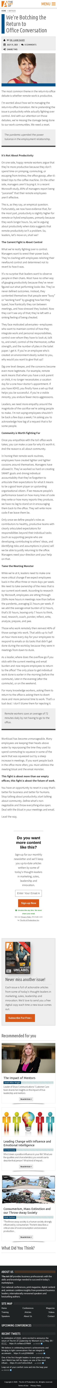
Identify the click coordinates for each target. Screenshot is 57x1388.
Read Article (26, 1099)
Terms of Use (23, 1385)
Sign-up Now (28, 903)
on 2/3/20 (38, 1363)
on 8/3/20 (39, 1353)
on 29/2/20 (5, 1370)
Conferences (28, 1308)
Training (5, 1312)
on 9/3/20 (36, 1344)
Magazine (50, 1308)
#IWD (18, 1338)
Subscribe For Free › (20, 1018)
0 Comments (30, 44)
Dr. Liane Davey (17, 40)
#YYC (4, 1343)
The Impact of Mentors (19, 1078)
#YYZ (42, 1341)
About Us (28, 1316)
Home (4, 1308)
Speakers (6, 1316)
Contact (51, 1316)
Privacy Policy (26, 917)
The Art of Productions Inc (29, 920)
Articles (28, 1312)
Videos (51, 1312)
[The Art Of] (7, 5)
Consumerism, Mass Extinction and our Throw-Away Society (27, 1210)
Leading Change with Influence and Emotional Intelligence (27, 1143)
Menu (45, 3)
